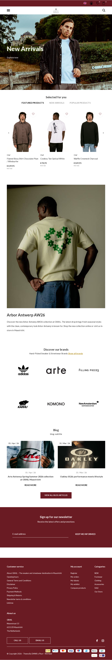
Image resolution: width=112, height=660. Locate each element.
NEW (96, 573)
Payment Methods (14, 592)
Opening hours (13, 577)
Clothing (98, 580)
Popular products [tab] (80, 103)
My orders (75, 577)
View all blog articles (56, 495)
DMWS (34, 654)
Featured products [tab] (33, 103)
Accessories (99, 584)
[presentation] (9, 132)
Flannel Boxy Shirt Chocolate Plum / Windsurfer (22, 160)
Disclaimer (11, 584)
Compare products (78, 588)
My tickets (75, 580)
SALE (96, 588)
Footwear (98, 577)
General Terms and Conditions (19, 580)
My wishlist (75, 584)
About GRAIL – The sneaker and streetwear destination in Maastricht (34, 573)
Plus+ (41, 654)
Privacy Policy (12, 588)
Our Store (98, 592)
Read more (30, 485)
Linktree (10, 603)
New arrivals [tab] (56, 103)
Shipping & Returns (14, 595)
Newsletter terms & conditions (19, 599)
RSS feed (48, 654)
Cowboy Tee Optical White (52, 158)
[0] (104, 3)
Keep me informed (85, 534)
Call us (17, 640)
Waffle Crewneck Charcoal (86, 158)
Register (74, 573)
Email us (40, 640)
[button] (9, 10)
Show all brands (75, 353)
